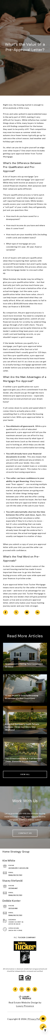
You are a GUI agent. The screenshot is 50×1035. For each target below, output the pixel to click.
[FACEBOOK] (15, 989)
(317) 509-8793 (12, 868)
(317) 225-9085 (12, 908)
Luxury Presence (25, 1006)
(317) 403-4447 (12, 888)
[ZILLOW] (34, 989)
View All (25, 774)
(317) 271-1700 (23, 868)
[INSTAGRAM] (21, 989)
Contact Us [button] (25, 833)
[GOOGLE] (28, 989)
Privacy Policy (35, 1019)
